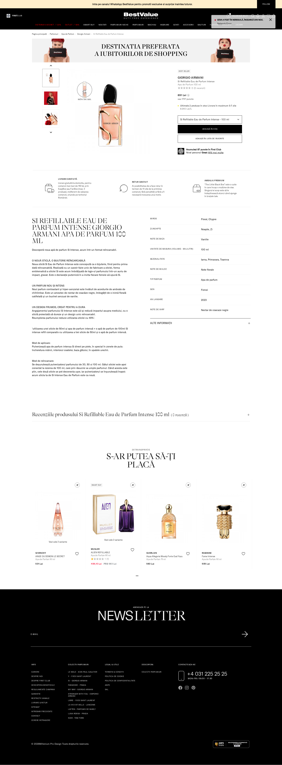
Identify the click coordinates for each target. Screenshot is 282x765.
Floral (204, 219)
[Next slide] (51, 132)
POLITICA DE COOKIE (114, 676)
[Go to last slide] (51, 66)
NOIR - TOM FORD (76, 718)
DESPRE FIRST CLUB (40, 681)
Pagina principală (39, 34)
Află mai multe (215, 152)
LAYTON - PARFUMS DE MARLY (82, 709)
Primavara (213, 259)
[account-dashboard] (263, 16)
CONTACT (35, 716)
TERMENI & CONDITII (114, 672)
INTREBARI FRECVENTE (41, 711)
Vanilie (205, 239)
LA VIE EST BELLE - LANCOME (81, 705)
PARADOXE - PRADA (77, 685)
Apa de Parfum (67, 34)
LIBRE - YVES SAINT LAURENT (81, 700)
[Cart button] (273, 16)
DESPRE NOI (37, 676)
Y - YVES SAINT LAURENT (79, 676)
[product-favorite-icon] (77, 554)
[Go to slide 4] (145, 575)
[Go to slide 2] (139, 575)
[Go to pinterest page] (193, 688)
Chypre (212, 219)
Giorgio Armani (83, 34)
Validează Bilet (240, 16)
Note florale (207, 269)
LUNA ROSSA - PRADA (78, 713)
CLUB (17, 16)
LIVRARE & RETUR (39, 703)
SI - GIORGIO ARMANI (77, 681)
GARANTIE (36, 694)
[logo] (141, 15)
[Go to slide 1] (137, 575)
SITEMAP (35, 707)
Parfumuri (54, 34)
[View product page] (57, 515)
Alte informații (161, 323)
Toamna (224, 259)
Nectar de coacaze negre (214, 310)
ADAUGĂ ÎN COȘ (209, 129)
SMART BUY (89, 25)
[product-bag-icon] (77, 562)
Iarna (204, 259)
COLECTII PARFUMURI (152, 672)
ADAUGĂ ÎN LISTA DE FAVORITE (210, 138)
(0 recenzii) (199, 88)
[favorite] (268, 16)
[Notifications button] (258, 16)
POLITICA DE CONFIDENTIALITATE (120, 681)
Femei (204, 289)
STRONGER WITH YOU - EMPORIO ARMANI (83, 695)
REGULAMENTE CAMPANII (43, 689)
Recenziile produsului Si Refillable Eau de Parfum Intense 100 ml (110, 414)
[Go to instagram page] (187, 688)
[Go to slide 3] (142, 575)
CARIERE (35, 672)
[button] (50, 78)
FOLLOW (266, 4)
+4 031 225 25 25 (207, 674)
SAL (106, 689)
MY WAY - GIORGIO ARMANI (80, 689)
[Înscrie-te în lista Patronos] (244, 634)
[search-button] (253, 15)
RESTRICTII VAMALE (40, 698)
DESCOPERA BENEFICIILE (43, 685)
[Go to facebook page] (180, 688)
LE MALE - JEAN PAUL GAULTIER (82, 672)
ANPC (107, 685)
